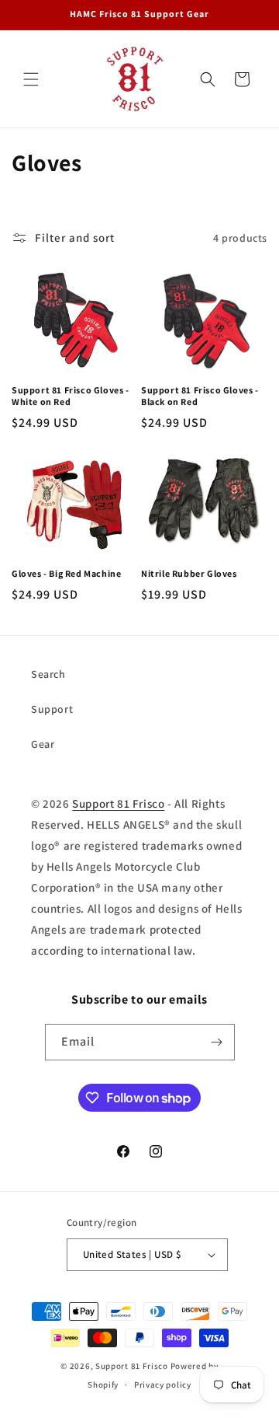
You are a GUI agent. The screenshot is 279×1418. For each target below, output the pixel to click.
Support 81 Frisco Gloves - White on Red (70, 396)
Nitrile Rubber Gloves (189, 573)
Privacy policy (162, 1384)
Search (48, 674)
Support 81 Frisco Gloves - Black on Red (200, 396)
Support (52, 709)
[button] (31, 79)
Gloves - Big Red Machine (66, 573)
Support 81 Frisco (118, 803)
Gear (42, 744)
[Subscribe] (217, 1042)
